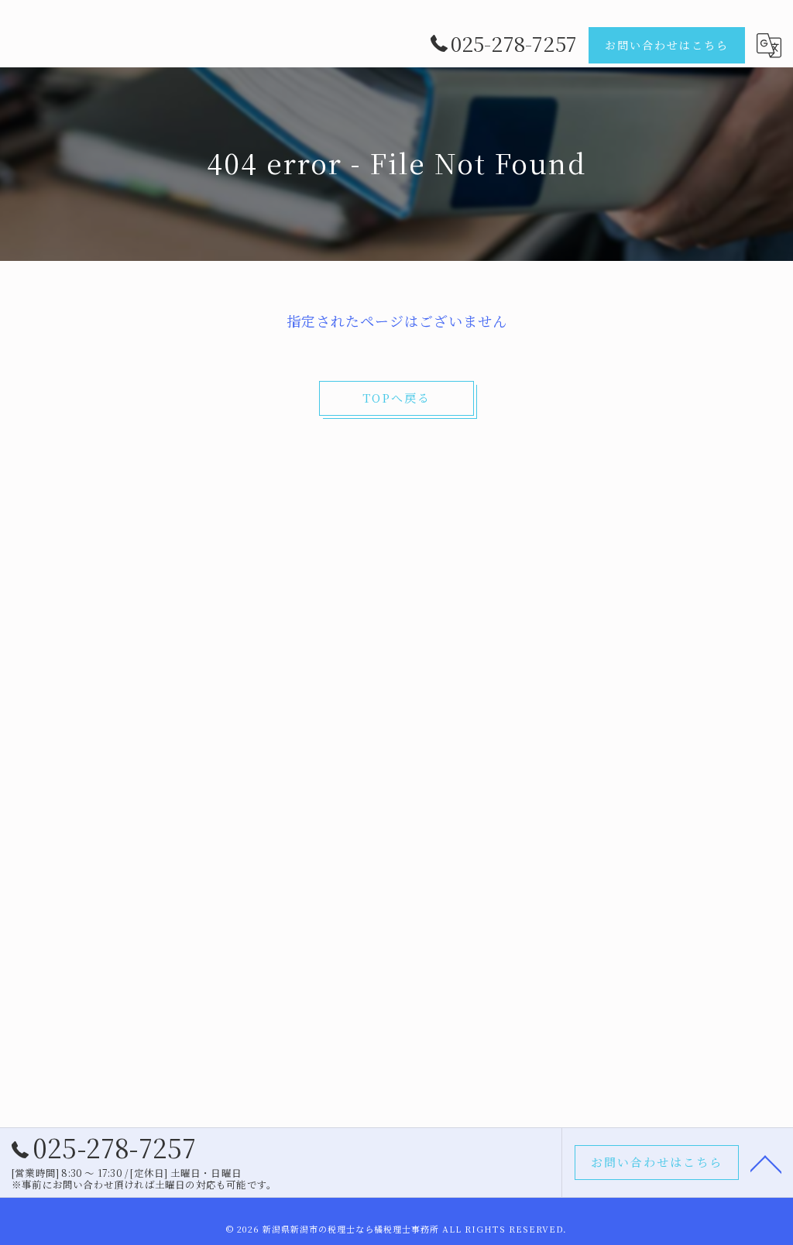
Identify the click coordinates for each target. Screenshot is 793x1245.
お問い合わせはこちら (667, 45)
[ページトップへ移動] (765, 1162)
